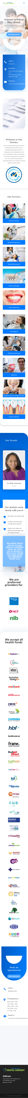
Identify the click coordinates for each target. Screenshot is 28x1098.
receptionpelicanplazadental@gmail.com (18, 83)
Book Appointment (14, 34)
